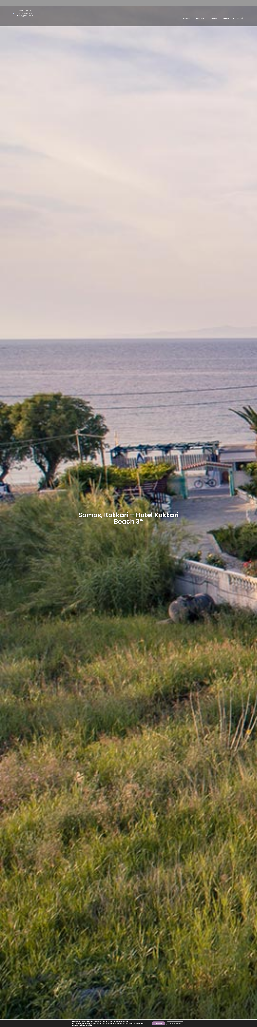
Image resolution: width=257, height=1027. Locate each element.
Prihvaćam (158, 1023)
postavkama (139, 1023)
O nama (214, 19)
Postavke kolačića (175, 1023)
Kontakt (226, 19)
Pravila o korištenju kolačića (82, 1025)
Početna (186, 19)
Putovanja (200, 19)
